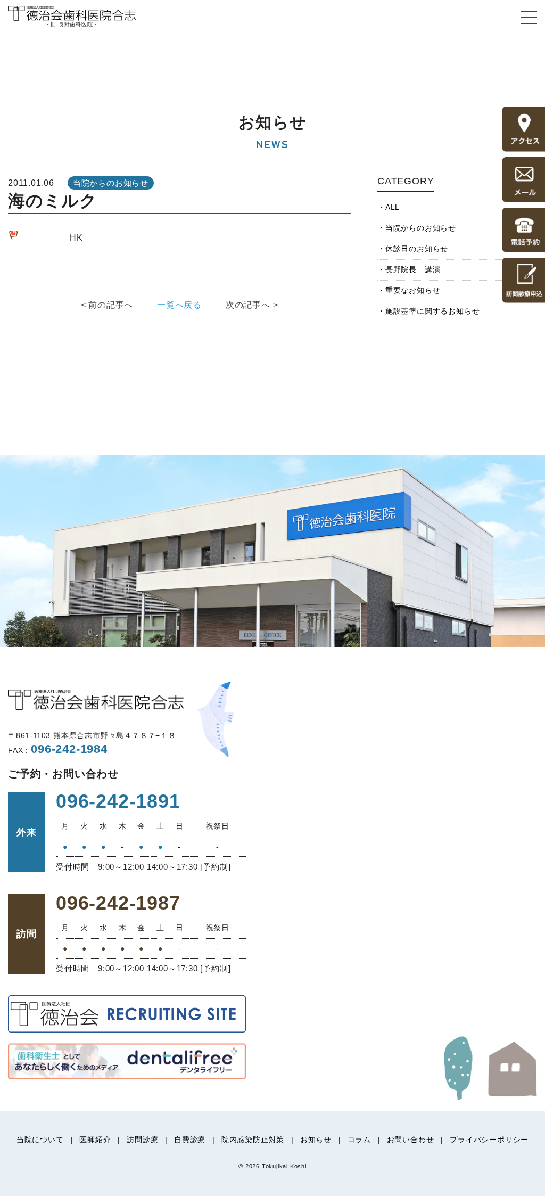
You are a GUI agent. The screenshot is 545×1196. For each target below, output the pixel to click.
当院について (40, 1139)
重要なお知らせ (412, 290)
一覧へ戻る (179, 304)
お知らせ (316, 1139)
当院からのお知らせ (420, 228)
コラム (359, 1139)
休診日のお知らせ (416, 248)
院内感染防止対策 (252, 1139)
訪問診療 (142, 1139)
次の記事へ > (252, 304)
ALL (392, 207)
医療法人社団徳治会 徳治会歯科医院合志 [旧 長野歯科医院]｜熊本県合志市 (72, 16)
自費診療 (189, 1139)
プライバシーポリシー (489, 1139)
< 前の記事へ (107, 304)
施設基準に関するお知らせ (432, 311)
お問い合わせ (410, 1139)
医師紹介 (95, 1139)
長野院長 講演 (412, 269)
